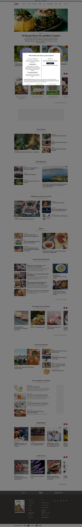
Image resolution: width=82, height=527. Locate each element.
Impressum (28, 84)
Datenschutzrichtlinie (39, 84)
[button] (50, 63)
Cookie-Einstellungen (52, 84)
